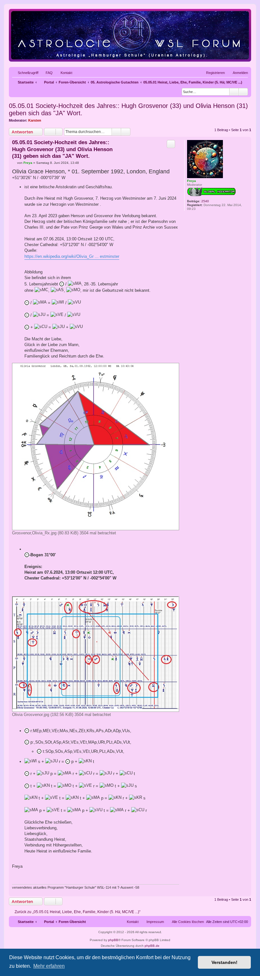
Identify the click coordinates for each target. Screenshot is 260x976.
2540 (205, 201)
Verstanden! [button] (224, 962)
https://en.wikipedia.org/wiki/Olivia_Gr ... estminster (71, 256)
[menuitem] (46, 73)
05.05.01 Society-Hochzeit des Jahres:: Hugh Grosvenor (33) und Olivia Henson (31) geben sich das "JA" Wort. (128, 109)
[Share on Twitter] (140, 877)
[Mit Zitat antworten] (171, 144)
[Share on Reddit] (151, 877)
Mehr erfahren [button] (49, 966)
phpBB (113, 940)
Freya (191, 181)
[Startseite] (130, 35)
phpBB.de (152, 945)
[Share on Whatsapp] (173, 877)
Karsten (34, 120)
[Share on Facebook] (129, 877)
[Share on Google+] (162, 877)
